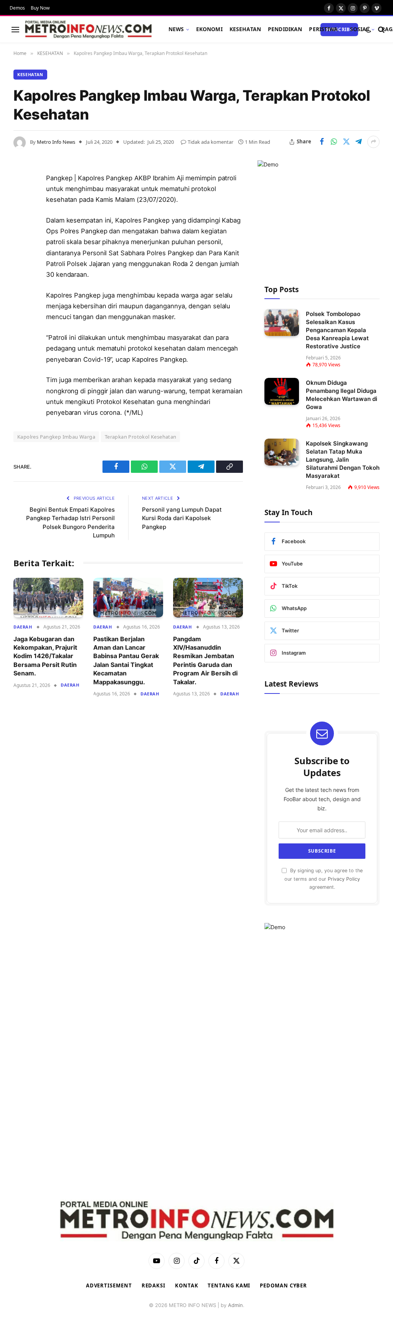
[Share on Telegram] (358, 142)
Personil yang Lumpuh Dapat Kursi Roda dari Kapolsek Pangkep (182, 518)
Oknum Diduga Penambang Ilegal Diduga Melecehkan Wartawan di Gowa (341, 395)
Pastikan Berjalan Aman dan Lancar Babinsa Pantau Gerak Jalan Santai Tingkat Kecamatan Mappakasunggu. (126, 660)
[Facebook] (21, 198)
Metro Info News (56, 141)
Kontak (186, 1285)
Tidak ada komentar (210, 141)
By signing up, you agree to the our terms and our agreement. (323, 879)
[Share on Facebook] (321, 142)
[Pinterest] (21, 256)
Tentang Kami (229, 1285)
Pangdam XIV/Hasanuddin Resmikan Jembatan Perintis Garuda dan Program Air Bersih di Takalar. (205, 660)
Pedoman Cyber (283, 1285)
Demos (17, 8)
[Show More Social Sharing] (373, 142)
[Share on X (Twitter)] (346, 142)
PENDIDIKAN (285, 29)
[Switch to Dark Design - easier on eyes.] (368, 30)
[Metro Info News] (88, 29)
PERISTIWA (323, 29)
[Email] (21, 276)
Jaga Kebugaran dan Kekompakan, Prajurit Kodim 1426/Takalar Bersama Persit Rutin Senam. (45, 656)
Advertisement (109, 1285)
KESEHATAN (245, 29)
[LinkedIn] (21, 237)
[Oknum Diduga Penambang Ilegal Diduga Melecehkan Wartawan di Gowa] (281, 391)
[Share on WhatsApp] (334, 142)
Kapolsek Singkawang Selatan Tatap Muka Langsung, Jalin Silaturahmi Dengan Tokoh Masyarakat (343, 459)
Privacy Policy (344, 879)
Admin (235, 1305)
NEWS (176, 29)
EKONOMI (209, 29)
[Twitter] (21, 217)
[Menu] (15, 29)
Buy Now (40, 8)
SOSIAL (360, 29)
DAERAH (22, 627)
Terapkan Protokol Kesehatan (141, 436)
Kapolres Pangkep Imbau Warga (56, 436)
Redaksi (153, 1285)
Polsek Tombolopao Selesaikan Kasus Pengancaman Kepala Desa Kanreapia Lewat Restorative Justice (337, 330)
